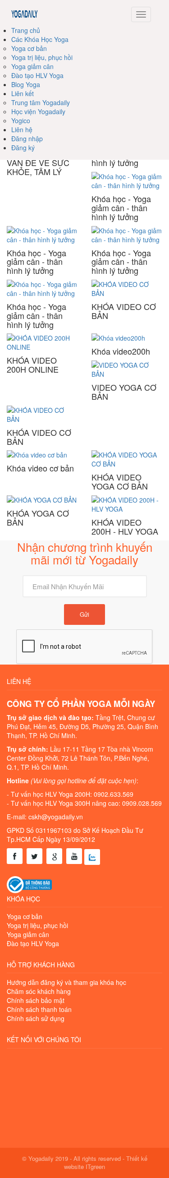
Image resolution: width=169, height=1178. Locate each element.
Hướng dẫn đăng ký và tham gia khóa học (66, 982)
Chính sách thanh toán (39, 1009)
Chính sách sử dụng (35, 1018)
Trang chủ (25, 30)
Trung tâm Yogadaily (40, 102)
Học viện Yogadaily (38, 111)
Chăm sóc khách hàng (39, 991)
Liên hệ (21, 129)
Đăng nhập (27, 138)
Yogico (20, 120)
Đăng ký (23, 147)
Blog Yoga (25, 84)
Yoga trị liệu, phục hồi (42, 57)
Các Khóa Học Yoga (40, 39)
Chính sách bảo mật (35, 1000)
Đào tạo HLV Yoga (37, 75)
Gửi (84, 614)
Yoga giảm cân (32, 66)
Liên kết (22, 93)
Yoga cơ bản (29, 48)
